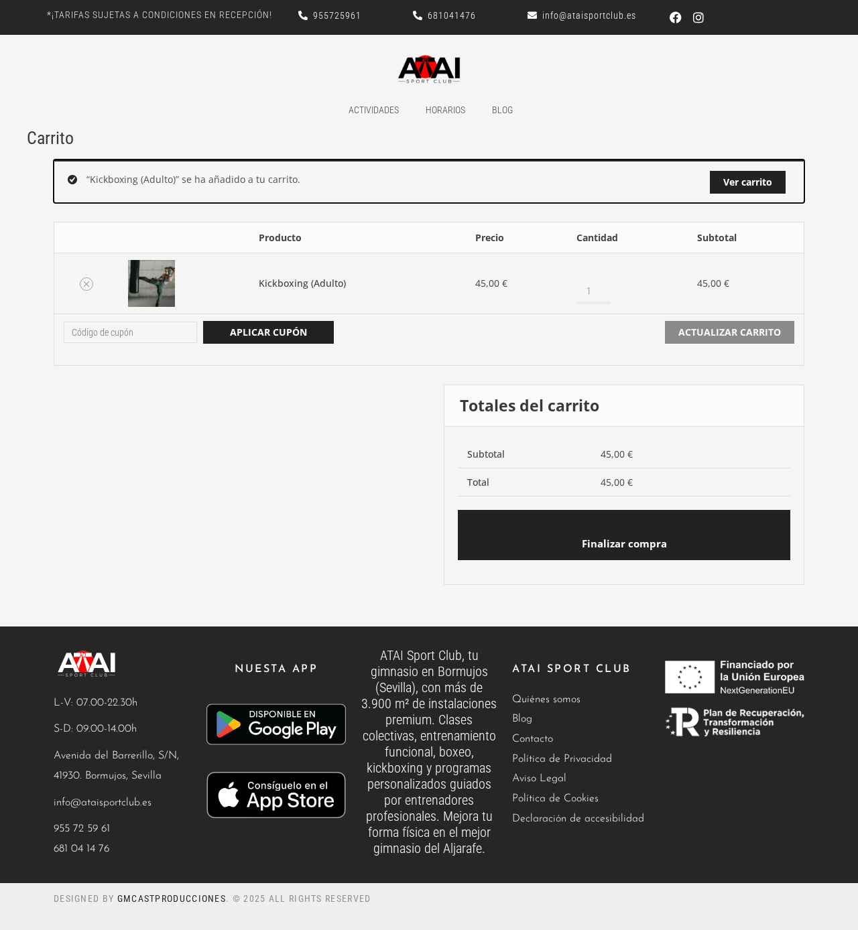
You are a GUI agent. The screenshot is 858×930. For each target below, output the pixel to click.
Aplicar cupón (268, 332)
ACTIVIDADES (374, 110)
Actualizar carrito (729, 332)
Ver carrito (747, 182)
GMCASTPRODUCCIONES (171, 898)
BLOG (502, 110)
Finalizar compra (624, 544)
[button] (86, 284)
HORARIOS (445, 110)
